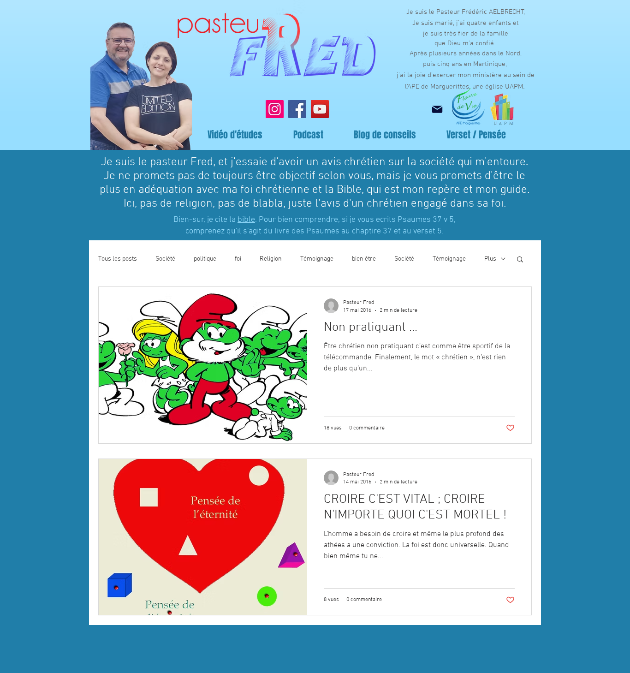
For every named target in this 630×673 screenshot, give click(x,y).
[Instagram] (275, 109)
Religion (271, 259)
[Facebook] (297, 109)
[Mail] (437, 109)
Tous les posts (117, 259)
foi (238, 259)
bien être (364, 259)
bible (246, 220)
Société (165, 259)
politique (205, 259)
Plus (490, 259)
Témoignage (316, 259)
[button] (520, 260)
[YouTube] (320, 109)
